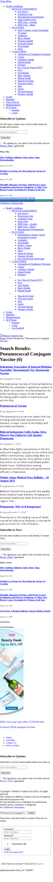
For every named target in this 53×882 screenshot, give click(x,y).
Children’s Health (26, 59)
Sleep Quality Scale (27, 19)
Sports (21, 89)
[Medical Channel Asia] (11, 203)
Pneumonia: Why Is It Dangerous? (20, 506)
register (40, 863)
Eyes (20, 70)
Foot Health (23, 46)
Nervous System (25, 83)
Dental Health (24, 62)
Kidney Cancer (25, 245)
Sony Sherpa (7, 411)
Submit (31, 813)
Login (14, 113)
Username (9, 829)
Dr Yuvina (6, 379)
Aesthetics (22, 35)
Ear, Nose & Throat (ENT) (30, 67)
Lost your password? (13, 852)
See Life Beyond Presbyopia (31, 258)
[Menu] (1, 333)
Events (9, 97)
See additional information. (12, 807)
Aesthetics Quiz (25, 14)
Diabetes (22, 65)
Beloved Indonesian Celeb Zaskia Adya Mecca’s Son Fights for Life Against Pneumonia (23, 435)
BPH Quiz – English (27, 22)
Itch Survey (23, 11)
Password (9, 835)
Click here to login (24, 878)
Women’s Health (25, 41)
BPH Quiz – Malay (27, 25)
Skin (20, 86)
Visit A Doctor (12, 102)
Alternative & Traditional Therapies (34, 54)
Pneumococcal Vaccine (13, 405)
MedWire (10, 99)
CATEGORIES (19, 51)
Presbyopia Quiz (25, 216)
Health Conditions (14, 6)
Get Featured (18, 328)
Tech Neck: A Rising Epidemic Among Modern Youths (25, 611)
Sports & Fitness (25, 43)
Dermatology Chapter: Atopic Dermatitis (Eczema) (31, 236)
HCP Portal (11, 107)
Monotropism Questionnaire (31, 17)
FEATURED (18, 27)
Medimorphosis (13, 105)
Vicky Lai (6, 512)
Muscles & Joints (26, 81)
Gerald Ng (6, 486)
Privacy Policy (7, 146)
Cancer (21, 57)
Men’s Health (24, 38)
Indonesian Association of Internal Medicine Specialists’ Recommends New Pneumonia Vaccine (26, 370)
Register (15, 110)
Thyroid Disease (25, 91)
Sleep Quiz (23, 221)
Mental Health (24, 78)
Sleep (20, 49)
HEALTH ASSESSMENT (24, 9)
